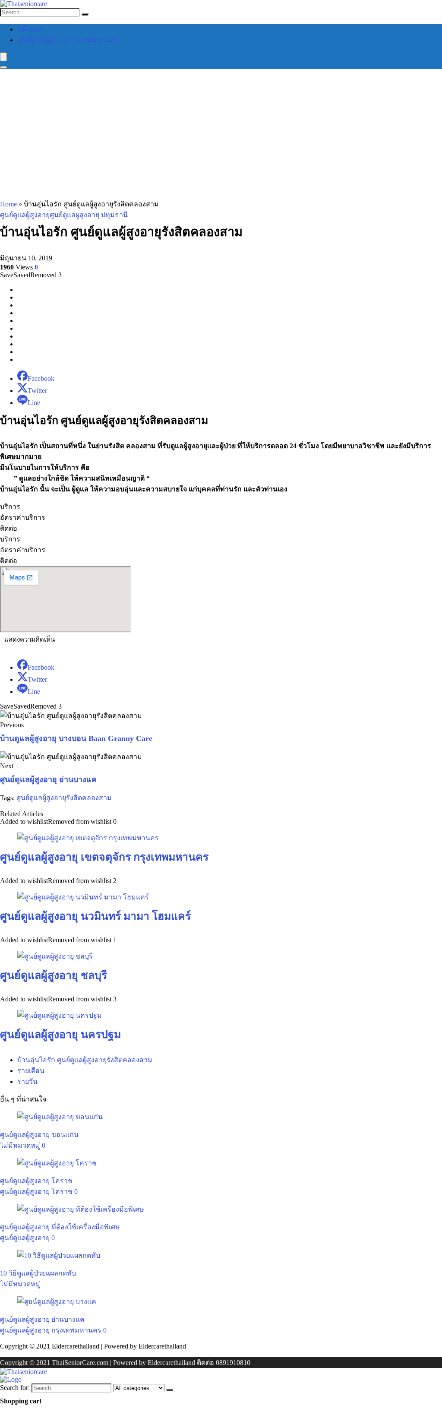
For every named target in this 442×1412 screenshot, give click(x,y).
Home (8, 204)
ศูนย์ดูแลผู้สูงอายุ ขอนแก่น (39, 1134)
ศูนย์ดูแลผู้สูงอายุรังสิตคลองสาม (64, 797)
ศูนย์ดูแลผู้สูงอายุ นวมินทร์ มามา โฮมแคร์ (95, 916)
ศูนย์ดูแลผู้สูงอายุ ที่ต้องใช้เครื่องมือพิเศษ (60, 1227)
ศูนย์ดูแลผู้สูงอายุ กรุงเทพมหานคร (68, 40)
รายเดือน (30, 1070)
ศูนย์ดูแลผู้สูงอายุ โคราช (36, 1180)
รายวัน (27, 1081)
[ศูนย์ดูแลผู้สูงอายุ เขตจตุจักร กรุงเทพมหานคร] (88, 838)
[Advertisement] (221, 133)
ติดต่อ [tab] (8, 528)
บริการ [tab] (10, 506)
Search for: (15, 1387)
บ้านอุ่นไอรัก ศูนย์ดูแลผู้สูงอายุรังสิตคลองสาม (84, 1060)
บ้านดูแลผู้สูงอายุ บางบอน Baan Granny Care (76, 738)
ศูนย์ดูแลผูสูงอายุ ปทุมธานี (89, 214)
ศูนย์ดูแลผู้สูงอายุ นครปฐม (60, 1034)
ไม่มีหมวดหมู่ (20, 1145)
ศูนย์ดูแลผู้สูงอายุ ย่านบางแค (48, 779)
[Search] (85, 14)
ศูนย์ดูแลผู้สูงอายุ (25, 214)
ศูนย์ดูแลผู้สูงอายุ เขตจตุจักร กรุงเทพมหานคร (104, 857)
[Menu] (3, 56)
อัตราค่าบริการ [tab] (22, 517)
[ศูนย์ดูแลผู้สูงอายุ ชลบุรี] (55, 956)
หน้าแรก (30, 29)
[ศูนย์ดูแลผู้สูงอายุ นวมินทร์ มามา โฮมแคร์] (83, 897)
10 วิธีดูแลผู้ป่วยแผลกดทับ (38, 1273)
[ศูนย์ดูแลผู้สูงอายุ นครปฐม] (59, 1015)
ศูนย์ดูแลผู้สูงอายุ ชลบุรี (53, 975)
